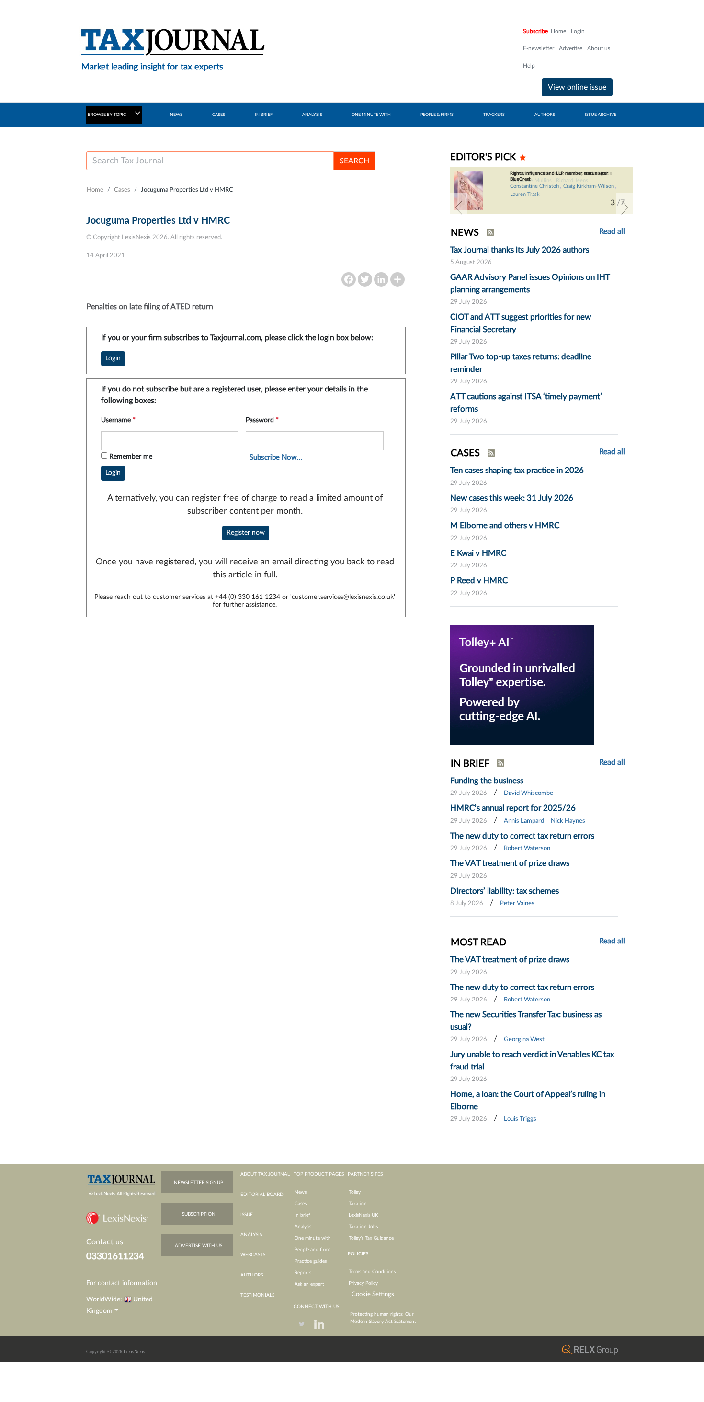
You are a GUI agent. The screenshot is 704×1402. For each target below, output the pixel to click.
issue (246, 1214)
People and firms (312, 1249)
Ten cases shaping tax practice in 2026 (517, 470)
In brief (302, 1215)
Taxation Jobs (363, 1226)
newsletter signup (198, 1182)
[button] (458, 207)
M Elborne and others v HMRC (504, 525)
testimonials (257, 1295)
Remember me (130, 456)
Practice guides (311, 1261)
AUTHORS (544, 115)
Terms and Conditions (372, 1271)
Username (118, 420)
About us (598, 48)
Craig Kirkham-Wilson (588, 186)
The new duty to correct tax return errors (522, 836)
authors (251, 1275)
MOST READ (478, 942)
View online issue (577, 87)
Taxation (358, 1203)
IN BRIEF (264, 115)
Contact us (104, 1242)
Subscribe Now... (276, 457)
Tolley (355, 1192)
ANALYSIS (312, 115)
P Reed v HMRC (479, 580)
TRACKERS (494, 115)
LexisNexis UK (363, 1215)
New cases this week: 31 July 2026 (511, 498)
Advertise (570, 48)
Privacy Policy (363, 1283)
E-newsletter (538, 48)
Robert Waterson (527, 848)
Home (558, 31)
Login (578, 31)
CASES (218, 115)
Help (529, 66)
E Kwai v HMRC (478, 553)
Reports (303, 1272)
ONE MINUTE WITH (371, 115)
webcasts (252, 1255)
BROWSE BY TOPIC (107, 115)
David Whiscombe (528, 793)
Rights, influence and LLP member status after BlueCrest (559, 176)
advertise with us (198, 1245)
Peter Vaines (517, 903)
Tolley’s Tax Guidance (371, 1238)
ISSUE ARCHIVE (600, 115)
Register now (246, 532)
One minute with (313, 1238)
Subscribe (535, 31)
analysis (251, 1234)
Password (262, 420)
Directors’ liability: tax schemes (504, 891)
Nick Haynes (568, 821)
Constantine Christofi (534, 186)
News (301, 1192)
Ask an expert (309, 1284)
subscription (199, 1214)
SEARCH (354, 161)
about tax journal (265, 1174)
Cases (122, 190)
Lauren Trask (525, 194)
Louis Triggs (520, 1119)
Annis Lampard (524, 821)
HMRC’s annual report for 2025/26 (513, 808)
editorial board (262, 1194)
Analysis (303, 1226)
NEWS (176, 115)
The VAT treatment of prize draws (509, 863)
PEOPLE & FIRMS (437, 115)
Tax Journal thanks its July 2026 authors (519, 250)
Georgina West (524, 1039)
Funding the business (486, 781)
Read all (612, 231)
